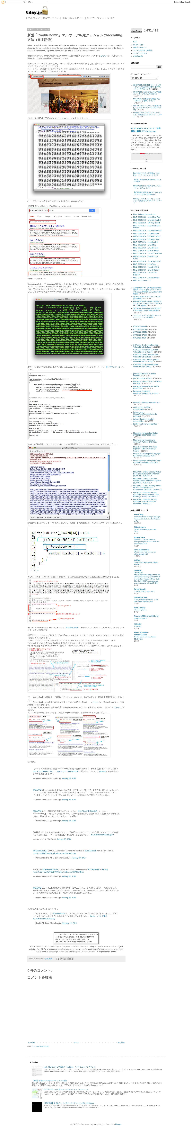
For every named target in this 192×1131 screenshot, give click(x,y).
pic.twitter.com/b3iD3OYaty (44, 919)
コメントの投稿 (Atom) (40, 1046)
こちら (103, 56)
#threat (105, 869)
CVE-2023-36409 (140, 327)
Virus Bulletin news (141, 550)
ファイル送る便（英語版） (143, 50)
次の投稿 (31, 1042)
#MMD (57, 872)
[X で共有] (67, 958)
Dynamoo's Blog (140, 597)
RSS (135, 42)
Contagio (137, 570)
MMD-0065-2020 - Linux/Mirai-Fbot (146, 217)
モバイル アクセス (140, 53)
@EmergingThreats (50, 869)
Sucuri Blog (138, 515)
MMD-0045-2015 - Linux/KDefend (146, 278)
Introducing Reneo (140, 610)
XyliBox (137, 560)
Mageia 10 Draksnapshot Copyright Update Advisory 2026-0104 (146, 455)
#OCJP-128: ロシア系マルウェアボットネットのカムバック (147, 187)
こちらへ (117, 707)
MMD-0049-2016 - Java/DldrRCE (146, 267)
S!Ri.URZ (137, 624)
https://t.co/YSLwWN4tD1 (43, 872)
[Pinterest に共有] (72, 958)
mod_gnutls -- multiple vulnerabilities (141, 408)
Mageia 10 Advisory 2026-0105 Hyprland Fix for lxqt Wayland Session (145, 449)
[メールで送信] (61, 958)
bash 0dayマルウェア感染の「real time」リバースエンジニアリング (146, 174)
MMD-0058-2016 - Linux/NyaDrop (146, 239)
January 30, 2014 (69, 876)
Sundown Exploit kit (140, 618)
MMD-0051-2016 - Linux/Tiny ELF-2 (147, 261)
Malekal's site (139, 537)
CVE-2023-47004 (140, 335)
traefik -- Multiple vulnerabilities (145, 424)
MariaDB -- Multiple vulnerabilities (146, 402)
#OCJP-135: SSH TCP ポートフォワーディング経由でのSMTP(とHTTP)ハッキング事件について (147, 87)
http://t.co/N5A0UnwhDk (43, 853)
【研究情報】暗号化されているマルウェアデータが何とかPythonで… (147, 193)
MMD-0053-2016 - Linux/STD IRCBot (147, 254)
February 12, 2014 (69, 923)
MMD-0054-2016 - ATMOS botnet (146, 251)
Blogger (118, 1124)
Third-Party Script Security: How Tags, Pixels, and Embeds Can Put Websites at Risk (147, 519)
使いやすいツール (113, 367)
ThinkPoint (137, 626)
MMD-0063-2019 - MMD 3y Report (146, 223)
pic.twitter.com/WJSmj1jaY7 (102, 835)
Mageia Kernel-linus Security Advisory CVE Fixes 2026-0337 (145, 441)
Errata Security (140, 589)
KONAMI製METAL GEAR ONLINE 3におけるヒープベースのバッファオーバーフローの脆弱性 (147, 304)
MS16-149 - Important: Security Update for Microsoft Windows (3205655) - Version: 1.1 (145, 501)
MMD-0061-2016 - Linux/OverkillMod (147, 231)
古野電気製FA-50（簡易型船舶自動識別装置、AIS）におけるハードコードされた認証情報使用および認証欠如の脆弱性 (147, 291)
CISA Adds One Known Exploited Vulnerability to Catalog (145, 346)
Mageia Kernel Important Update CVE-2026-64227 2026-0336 (145, 434)
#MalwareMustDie (40, 851)
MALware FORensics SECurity (146, 616)
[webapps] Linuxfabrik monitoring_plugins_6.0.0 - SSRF (146, 392)
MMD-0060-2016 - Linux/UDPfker (146, 234)
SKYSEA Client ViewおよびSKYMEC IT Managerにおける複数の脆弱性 (147, 309)
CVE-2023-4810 (139, 338)
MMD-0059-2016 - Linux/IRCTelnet (146, 236)
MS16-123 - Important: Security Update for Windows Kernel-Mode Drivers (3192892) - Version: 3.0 (146, 495)
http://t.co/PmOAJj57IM (42, 771)
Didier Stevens (140, 527)
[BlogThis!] (64, 958)
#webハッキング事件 (98, 916)
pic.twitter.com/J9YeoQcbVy (64, 853)
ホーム (76, 1042)
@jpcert (102, 771)
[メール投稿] (57, 958)
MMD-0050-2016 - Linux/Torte (144, 264)
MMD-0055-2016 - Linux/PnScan (145, 248)
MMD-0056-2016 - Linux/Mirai (144, 245)
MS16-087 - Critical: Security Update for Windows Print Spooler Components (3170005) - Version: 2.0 (147, 488)
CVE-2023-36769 (140, 329)
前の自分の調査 (72, 627)
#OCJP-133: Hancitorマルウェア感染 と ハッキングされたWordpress (147, 93)
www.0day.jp (138, 56)
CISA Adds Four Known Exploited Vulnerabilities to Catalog (146, 361)
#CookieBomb (90, 851)
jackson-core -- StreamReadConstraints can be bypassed (145, 414)
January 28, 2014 (69, 799)
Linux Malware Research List (144, 214)
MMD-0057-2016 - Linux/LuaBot (145, 242)
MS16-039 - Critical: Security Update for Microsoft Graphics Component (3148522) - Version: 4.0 (147, 474)
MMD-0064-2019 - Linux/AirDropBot (147, 220)
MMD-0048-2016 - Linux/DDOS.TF (146, 270)
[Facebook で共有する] (69, 958)
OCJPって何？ (138, 45)
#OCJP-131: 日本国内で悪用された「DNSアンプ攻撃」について (146, 100)
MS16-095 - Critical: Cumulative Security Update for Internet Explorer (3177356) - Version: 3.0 (147, 481)
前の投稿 (121, 1042)
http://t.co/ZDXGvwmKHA (67, 771)
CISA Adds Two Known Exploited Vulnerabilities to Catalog (145, 351)
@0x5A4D (37, 790)
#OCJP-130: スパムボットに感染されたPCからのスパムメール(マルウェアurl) (147, 108)
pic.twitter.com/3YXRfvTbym (72, 872)
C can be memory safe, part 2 (144, 591)
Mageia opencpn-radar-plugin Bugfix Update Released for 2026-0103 (147, 462)
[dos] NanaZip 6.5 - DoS (142, 379)
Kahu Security (139, 608)
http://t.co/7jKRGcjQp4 (87, 811)
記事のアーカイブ (140, 48)
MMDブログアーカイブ (142, 281)
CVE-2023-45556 (140, 332)
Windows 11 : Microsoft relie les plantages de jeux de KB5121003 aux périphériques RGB (146, 542)
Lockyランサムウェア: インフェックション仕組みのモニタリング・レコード (147, 115)
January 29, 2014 (79, 858)
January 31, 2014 (69, 778)
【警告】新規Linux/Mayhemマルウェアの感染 (49, 1081)
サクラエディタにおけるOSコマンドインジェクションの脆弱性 (147, 316)
